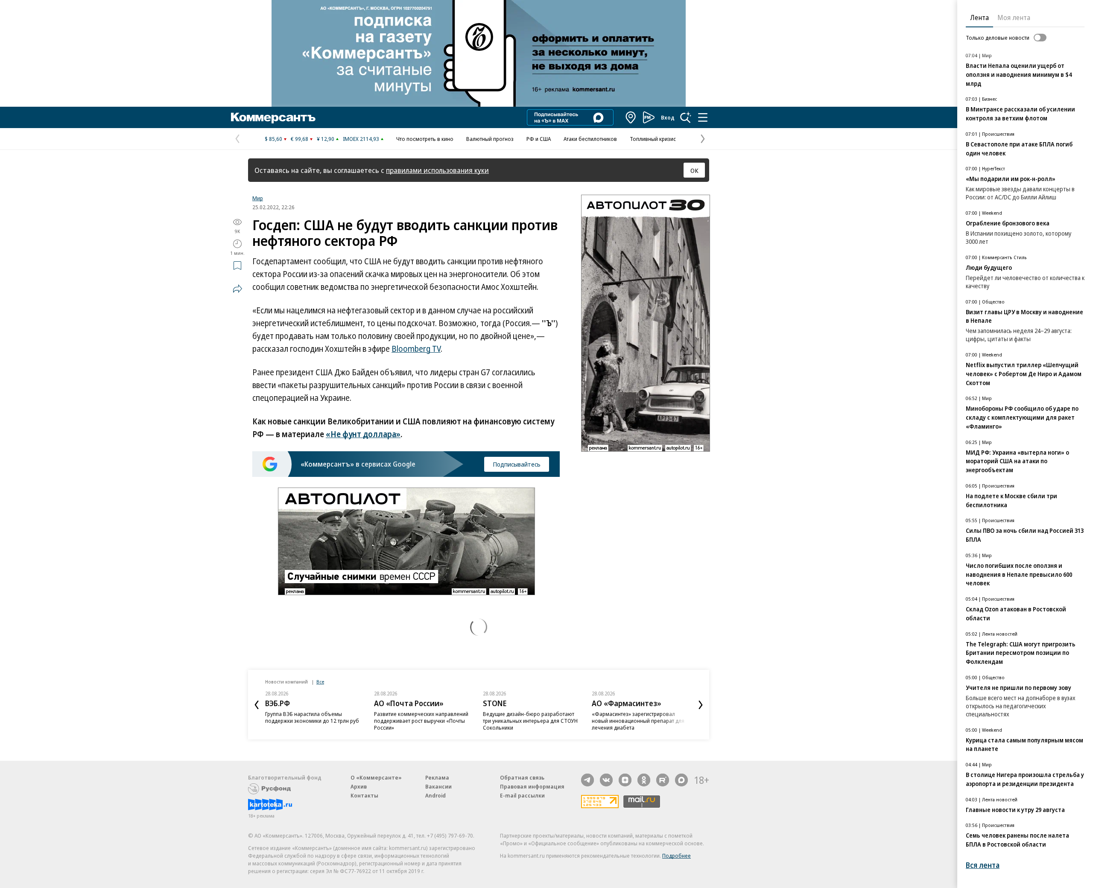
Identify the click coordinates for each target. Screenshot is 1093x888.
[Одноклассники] (643, 780)
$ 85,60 (273, 139)
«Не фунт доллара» (363, 434)
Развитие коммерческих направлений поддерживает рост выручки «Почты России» (421, 720)
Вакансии (438, 786)
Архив (359, 786)
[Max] (681, 780)
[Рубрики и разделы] (702, 117)
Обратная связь (522, 777)
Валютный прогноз (490, 139)
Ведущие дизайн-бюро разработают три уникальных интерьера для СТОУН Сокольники (530, 720)
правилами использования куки (437, 170)
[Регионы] (631, 117)
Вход (668, 117)
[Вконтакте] (606, 780)
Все (320, 681)
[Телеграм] (587, 780)
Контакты (364, 795)
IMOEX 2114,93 (361, 139)
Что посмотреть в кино (424, 139)
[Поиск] (685, 117)
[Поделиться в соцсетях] (237, 288)
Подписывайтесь (517, 464)
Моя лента (1013, 17)
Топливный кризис (653, 139)
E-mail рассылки (522, 795)
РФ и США (538, 139)
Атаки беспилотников (590, 139)
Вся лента (982, 865)
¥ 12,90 (325, 139)
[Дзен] (625, 780)
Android (435, 795)
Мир (257, 198)
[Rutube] (662, 780)
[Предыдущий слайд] (256, 704)
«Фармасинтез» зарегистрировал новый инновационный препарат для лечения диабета (638, 720)
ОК (694, 170)
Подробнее (676, 855)
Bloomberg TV (416, 348)
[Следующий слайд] (700, 704)
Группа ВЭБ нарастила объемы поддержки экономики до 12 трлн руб (312, 717)
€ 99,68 (299, 139)
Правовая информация (532, 786)
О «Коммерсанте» (376, 777)
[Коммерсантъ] (273, 117)
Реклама (437, 777)
